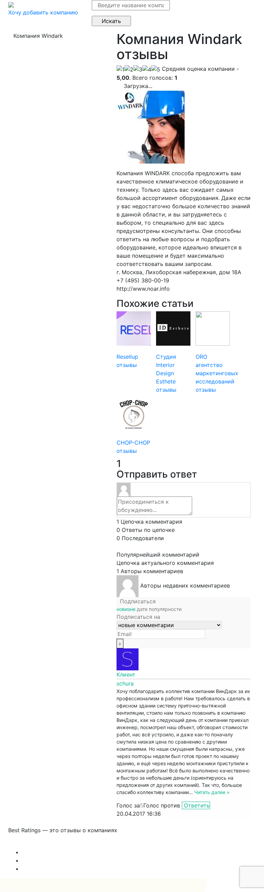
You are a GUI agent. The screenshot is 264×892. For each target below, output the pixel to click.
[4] (146, 69)
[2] (128, 69)
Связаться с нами (32, 843)
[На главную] (11, 4)
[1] (120, 69)
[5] (155, 69)
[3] (137, 69)
